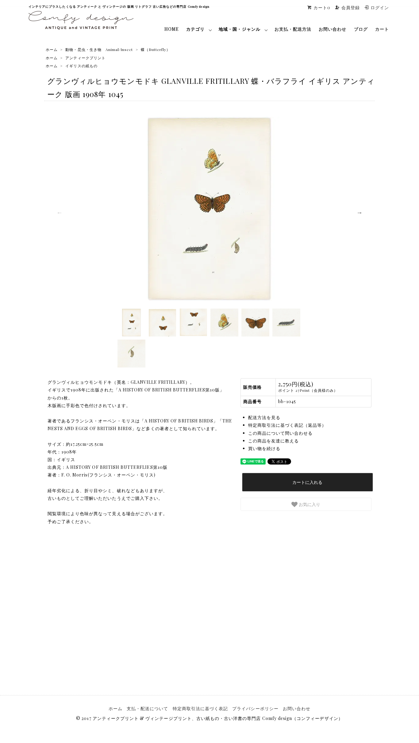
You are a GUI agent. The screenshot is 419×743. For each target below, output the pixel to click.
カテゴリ (195, 29)
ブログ (361, 29)
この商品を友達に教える (273, 441)
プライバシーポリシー (255, 708)
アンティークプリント (85, 57)
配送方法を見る (264, 417)
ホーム (52, 49)
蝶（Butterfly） (156, 49)
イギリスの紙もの (81, 65)
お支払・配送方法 (293, 29)
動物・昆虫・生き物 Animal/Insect (99, 49)
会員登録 (350, 7)
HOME (171, 29)
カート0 (321, 7)
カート (382, 29)
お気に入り (309, 504)
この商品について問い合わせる (280, 433)
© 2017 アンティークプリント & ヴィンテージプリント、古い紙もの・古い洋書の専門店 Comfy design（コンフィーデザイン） (209, 718)
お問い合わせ (332, 29)
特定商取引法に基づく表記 (200, 708)
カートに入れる (307, 482)
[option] (209, 209)
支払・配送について (147, 708)
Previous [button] (59, 212)
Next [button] (359, 212)
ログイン (380, 7)
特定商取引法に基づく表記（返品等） (287, 425)
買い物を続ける (264, 448)
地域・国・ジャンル (239, 29)
